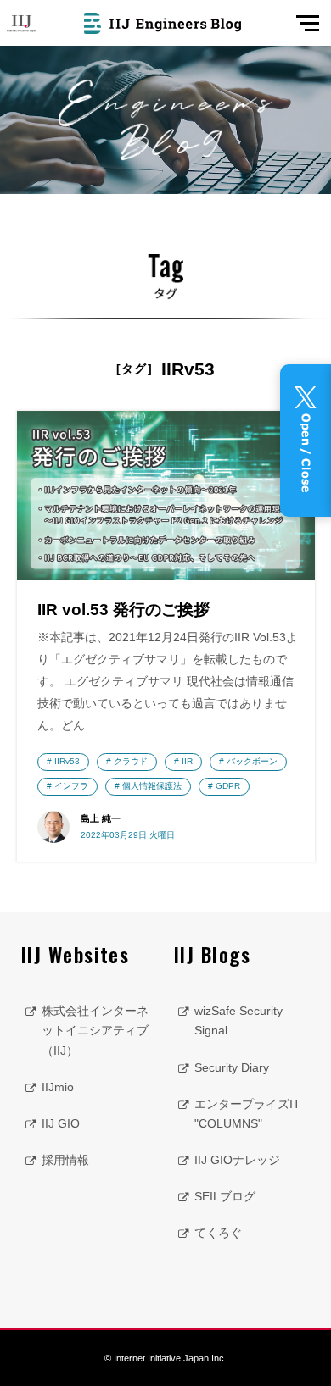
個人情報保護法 (152, 785)
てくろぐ (218, 1232)
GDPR (228, 785)
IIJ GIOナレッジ (237, 1160)
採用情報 (65, 1160)
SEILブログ (224, 1196)
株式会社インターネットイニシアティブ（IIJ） (95, 1030)
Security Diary (231, 1067)
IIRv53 (67, 761)
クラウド (131, 761)
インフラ (71, 785)
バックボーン (252, 761)
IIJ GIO (61, 1123)
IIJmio (58, 1087)
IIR (187, 761)
